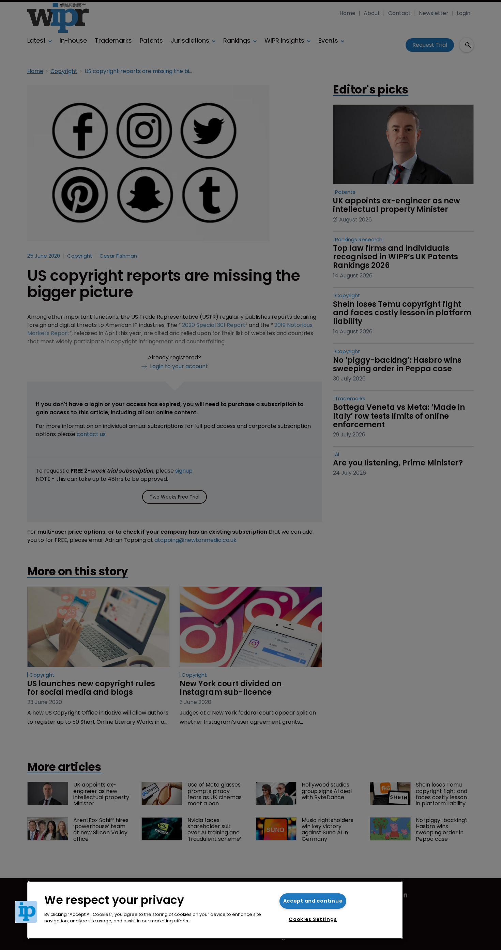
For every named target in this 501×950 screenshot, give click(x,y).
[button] (26, 912)
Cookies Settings (313, 919)
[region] (215, 910)
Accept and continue (313, 900)
